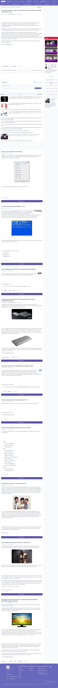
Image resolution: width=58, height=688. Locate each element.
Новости (2, 4)
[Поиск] (51, 1)
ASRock (4, 441)
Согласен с (37, 82)
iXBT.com (20, 668)
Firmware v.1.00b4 (11, 414)
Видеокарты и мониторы (16, 4)
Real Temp (3, 155)
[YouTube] (43, 1)
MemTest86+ (16, 210)
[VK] (46, 681)
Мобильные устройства (27, 4)
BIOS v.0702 (12, 453)
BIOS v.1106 (15, 457)
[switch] (34, 82)
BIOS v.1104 (11, 455)
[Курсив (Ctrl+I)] (5, 88)
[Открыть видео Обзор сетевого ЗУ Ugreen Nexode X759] (51, 43)
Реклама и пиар (40, 668)
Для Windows (5, 256)
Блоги (14, 1)
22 (11, 103)
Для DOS (4, 253)
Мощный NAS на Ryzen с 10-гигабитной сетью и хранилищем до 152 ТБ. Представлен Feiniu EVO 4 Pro (22, 109)
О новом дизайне (9, 674)
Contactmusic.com (9, 589)
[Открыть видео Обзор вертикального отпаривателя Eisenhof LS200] (51, 58)
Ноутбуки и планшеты (38, 4)
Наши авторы (31, 668)
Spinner (7, 532)
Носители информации (12, 302)
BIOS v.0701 (14, 465)
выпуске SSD (39, 305)
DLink (6, 403)
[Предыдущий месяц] (45, 76)
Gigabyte (4, 467)
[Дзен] (42, 1)
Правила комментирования (42, 670)
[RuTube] (48, 1)
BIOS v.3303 (10, 452)
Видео (46, 38)
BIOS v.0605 (12, 450)
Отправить (38, 88)
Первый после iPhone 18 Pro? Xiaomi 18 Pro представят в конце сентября (16, 130)
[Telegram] (45, 1)
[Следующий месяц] (56, 76)
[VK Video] (54, 38)
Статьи (8, 4)
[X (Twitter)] (46, 1)
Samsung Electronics (8, 44)
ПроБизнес (22, 1)
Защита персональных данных (42, 673)
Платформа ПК (47, 4)
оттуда (15, 186)
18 (3, 127)
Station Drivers (9, 273)
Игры (18, 1)
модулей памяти (4, 306)
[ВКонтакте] (40, 1)
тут (17, 241)
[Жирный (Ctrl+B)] (3, 88)
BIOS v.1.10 (11, 445)
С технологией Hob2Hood (52, 101)
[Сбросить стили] (12, 88)
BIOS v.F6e (11, 468)
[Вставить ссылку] (14, 88)
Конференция (9, 1)
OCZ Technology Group (9, 352)
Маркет (20, 677)
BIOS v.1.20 (10, 446)
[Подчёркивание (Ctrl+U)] (8, 88)
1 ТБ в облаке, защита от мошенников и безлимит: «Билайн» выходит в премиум (18, 132)
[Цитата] (10, 88)
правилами (40, 82)
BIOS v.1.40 (12, 443)
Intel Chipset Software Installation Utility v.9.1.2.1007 (25, 386)
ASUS (4, 448)
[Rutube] (56, 38)
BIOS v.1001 (10, 458)
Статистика (31, 670)
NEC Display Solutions (9, 656)
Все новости (39, 94)
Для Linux (4, 254)
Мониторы (10, 602)
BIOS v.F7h (11, 470)
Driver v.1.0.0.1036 (22, 286)
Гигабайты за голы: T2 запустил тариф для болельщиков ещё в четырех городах (18, 140)
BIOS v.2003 (12, 463)
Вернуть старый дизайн (10, 678)
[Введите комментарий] (22, 85)
